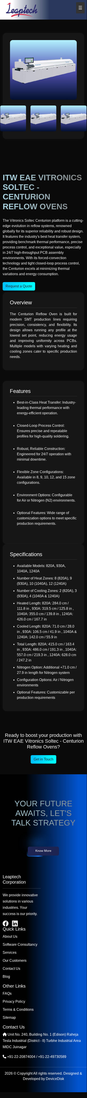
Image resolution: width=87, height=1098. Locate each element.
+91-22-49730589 (52, 1057)
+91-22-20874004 (21, 1057)
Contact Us (11, 968)
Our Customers (14, 960)
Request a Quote (19, 286)
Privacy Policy (14, 1001)
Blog (6, 976)
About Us (10, 936)
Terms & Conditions (18, 1009)
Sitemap (9, 1017)
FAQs (7, 993)
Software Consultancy (20, 944)
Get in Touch (43, 759)
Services (9, 952)
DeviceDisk (55, 1079)
